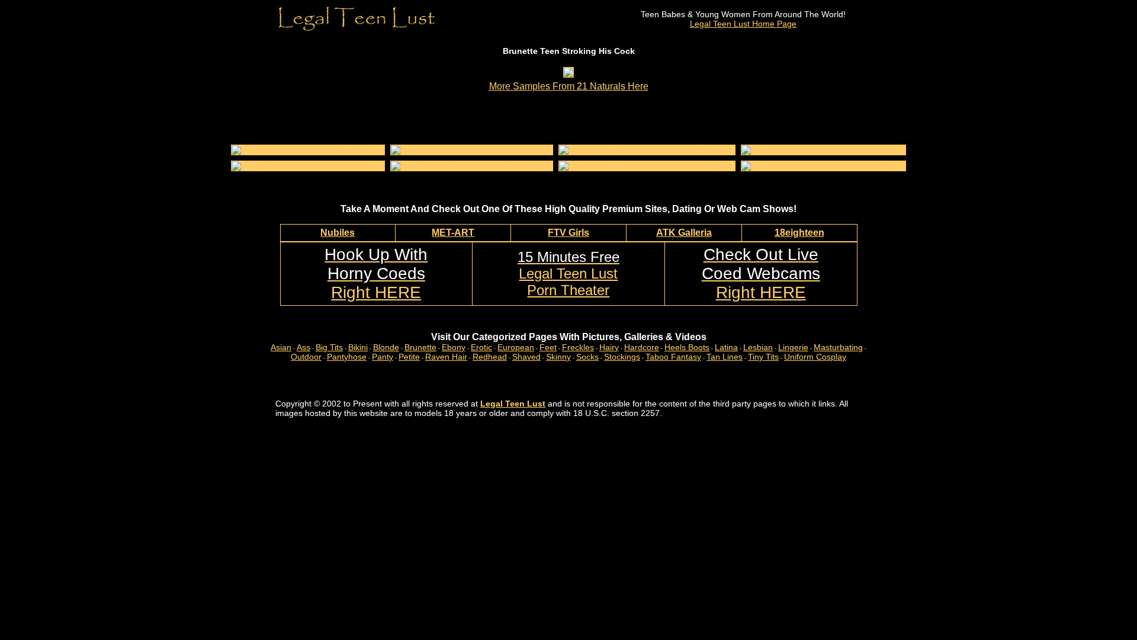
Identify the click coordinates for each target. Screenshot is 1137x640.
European (515, 347)
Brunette (420, 347)
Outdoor (306, 356)
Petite (409, 356)
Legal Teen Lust (512, 403)
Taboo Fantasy (673, 356)
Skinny (558, 356)
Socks (587, 356)
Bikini (358, 347)
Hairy (609, 347)
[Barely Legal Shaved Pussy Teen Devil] (635, 150)
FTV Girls (568, 233)
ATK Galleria (684, 233)
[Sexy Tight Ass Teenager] (792, 150)
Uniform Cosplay (815, 356)
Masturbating (838, 347)
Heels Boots (686, 347)
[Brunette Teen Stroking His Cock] (568, 74)
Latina (726, 347)
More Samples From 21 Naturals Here (568, 86)
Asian (281, 347)
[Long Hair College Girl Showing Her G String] (647, 166)
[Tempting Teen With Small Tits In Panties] (472, 150)
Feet (548, 347)
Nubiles (337, 233)
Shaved (526, 356)
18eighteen (799, 233)
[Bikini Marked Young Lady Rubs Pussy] (467, 166)
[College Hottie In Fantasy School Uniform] (823, 166)
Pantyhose (347, 356)
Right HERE (376, 273)
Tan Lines (724, 356)
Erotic (481, 347)
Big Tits (329, 347)
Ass (303, 347)
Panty (382, 356)
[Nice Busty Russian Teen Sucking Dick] (308, 150)
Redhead (490, 356)
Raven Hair (446, 356)
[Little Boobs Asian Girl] (277, 166)
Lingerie (793, 347)
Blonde (386, 347)
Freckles (578, 347)
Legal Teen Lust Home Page (743, 23)
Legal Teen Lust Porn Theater (568, 273)
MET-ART (453, 233)
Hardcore (641, 347)
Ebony (453, 347)
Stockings (622, 356)
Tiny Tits (763, 356)
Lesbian (758, 347)
